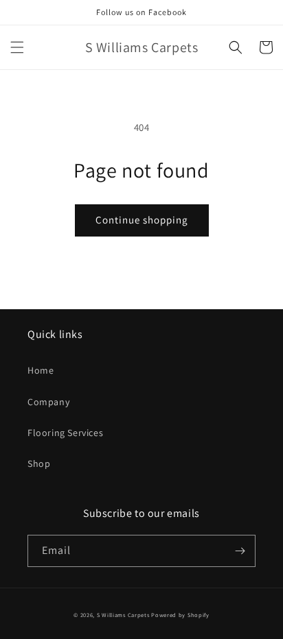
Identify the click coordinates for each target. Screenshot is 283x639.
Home (40, 370)
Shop (38, 463)
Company (48, 402)
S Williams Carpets (123, 614)
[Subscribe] (240, 551)
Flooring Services (65, 432)
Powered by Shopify (180, 614)
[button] (17, 47)
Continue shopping (141, 219)
